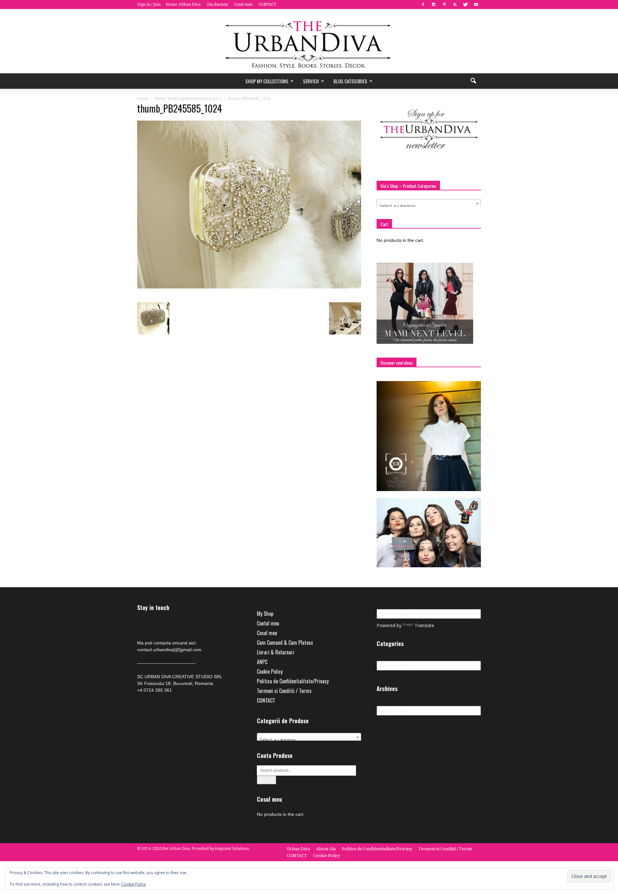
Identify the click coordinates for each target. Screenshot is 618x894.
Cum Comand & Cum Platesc (285, 642)
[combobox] (429, 203)
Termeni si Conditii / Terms (284, 691)
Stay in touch (153, 607)
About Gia (326, 848)
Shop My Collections (266, 81)
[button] (473, 81)
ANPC (262, 662)
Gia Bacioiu (217, 4)
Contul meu (268, 623)
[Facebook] (423, 4)
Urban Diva (298, 848)
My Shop (265, 613)
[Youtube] (476, 4)
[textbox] (429, 206)
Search (266, 780)
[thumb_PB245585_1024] (249, 286)
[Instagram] (433, 4)
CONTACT (267, 4)
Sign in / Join (149, 4)
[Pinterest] (444, 4)
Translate (424, 625)
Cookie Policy (270, 671)
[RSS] (455, 4)
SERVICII (311, 81)
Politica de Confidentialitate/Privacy (293, 681)
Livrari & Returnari (275, 652)
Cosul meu (243, 4)
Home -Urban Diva (183, 4)
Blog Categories (350, 81)
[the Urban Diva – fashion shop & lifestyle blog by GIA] (309, 41)
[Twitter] (465, 4)
